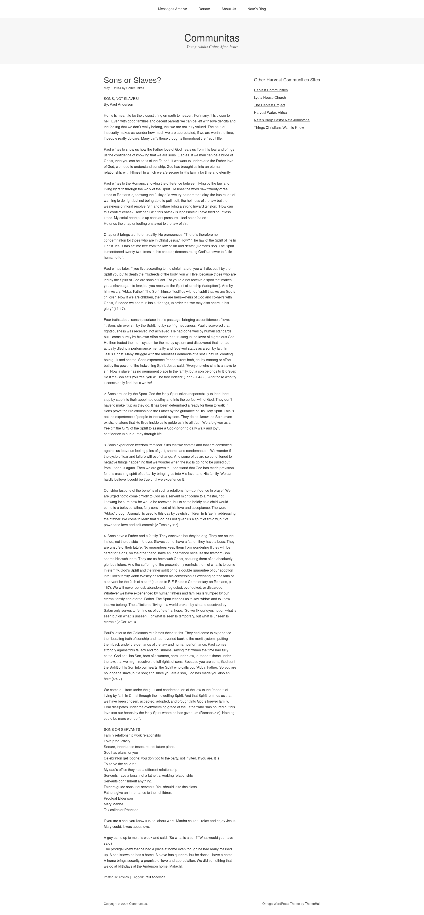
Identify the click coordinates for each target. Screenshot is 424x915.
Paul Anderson (155, 877)
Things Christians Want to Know (279, 127)
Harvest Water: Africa (270, 112)
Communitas (212, 37)
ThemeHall (312, 903)
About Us (228, 8)
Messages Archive (172, 8)
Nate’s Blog (257, 8)
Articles (124, 877)
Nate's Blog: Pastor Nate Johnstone (282, 119)
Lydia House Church (270, 97)
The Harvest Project (269, 104)
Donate (204, 8)
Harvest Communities (271, 89)
